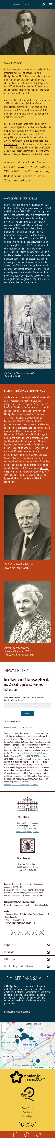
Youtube (33, 1124)
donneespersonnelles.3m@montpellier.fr (21, 784)
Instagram (27, 1124)
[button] (50, 4)
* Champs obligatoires (12, 721)
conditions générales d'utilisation (34, 753)
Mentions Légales (27, 1116)
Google (51, 1067)
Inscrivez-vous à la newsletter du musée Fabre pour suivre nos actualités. (27, 684)
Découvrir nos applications (17, 1011)
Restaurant (9, 951)
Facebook (21, 1124)
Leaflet (35, 1067)
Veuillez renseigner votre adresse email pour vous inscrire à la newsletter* (24, 699)
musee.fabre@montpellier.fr (27, 831)
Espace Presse (27, 1108)
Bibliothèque (10, 959)
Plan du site (27, 1112)
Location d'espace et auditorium (18, 966)
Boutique (8, 944)
